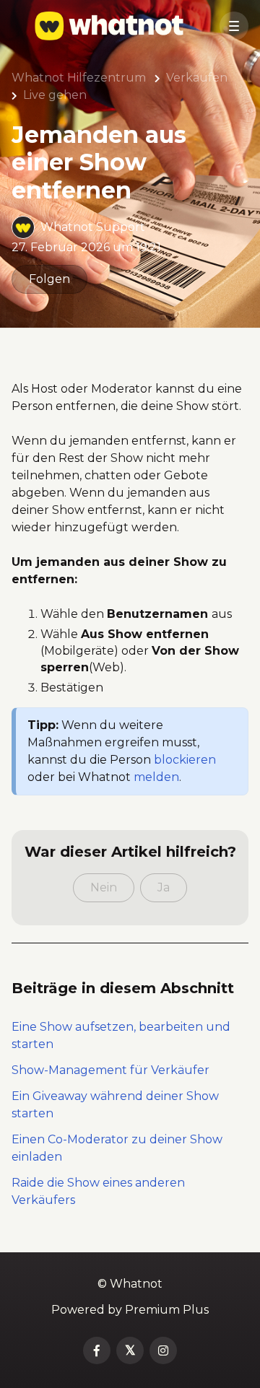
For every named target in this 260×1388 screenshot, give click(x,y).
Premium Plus (167, 1310)
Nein (103, 887)
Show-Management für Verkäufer (110, 1070)
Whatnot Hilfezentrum (79, 77)
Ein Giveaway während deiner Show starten (115, 1104)
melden (156, 777)
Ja (163, 887)
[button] (234, 26)
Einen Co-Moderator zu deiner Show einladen (117, 1148)
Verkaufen (197, 77)
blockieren (185, 760)
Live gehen (55, 95)
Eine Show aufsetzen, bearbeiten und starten (121, 1035)
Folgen (49, 279)
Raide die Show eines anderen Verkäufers (98, 1191)
